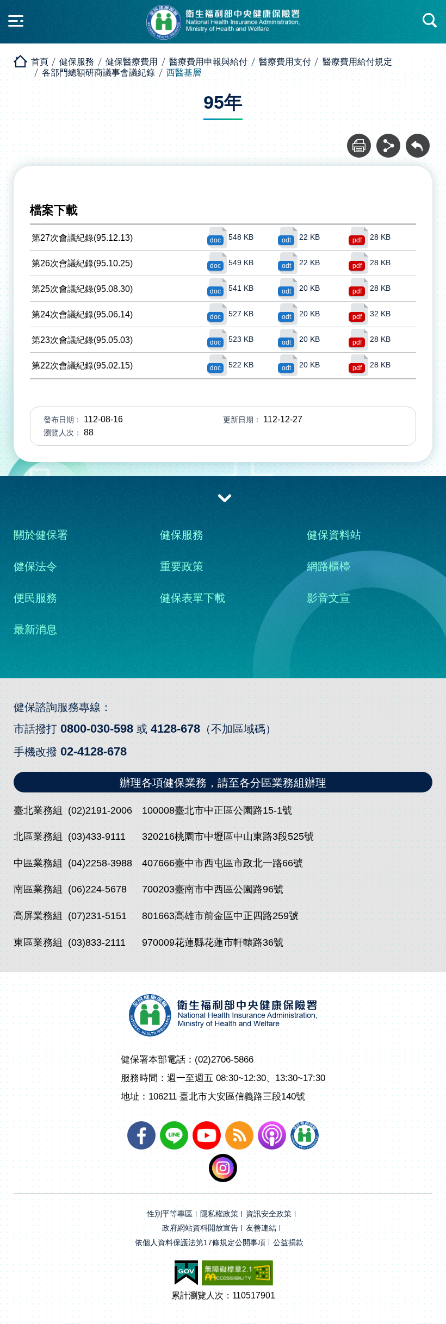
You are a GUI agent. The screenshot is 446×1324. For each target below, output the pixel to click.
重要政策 (181, 566)
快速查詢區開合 (430, 21)
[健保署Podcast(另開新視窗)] (272, 1135)
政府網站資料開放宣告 (200, 1228)
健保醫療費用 (132, 61)
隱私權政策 (219, 1214)
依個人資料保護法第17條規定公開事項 (200, 1243)
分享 (388, 139)
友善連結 (261, 1228)
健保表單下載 (192, 598)
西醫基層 (183, 72)
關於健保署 (41, 535)
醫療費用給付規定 (357, 61)
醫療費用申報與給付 (208, 61)
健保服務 (76, 61)
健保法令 (35, 566)
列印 (359, 139)
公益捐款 (288, 1243)
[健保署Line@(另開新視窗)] (174, 1135)
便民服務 (35, 598)
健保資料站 (334, 535)
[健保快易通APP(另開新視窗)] (304, 1135)
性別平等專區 (170, 1214)
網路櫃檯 (328, 566)
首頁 (39, 61)
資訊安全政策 (269, 1214)
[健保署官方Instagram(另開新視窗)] (223, 1168)
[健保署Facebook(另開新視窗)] (141, 1135)
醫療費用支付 (285, 61)
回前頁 (418, 139)
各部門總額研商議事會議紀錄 (98, 72)
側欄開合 (16, 21)
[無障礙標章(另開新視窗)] (237, 1272)
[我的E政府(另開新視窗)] (186, 1272)
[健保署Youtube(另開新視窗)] (207, 1135)
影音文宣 (328, 598)
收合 (225, 497)
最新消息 (35, 629)
